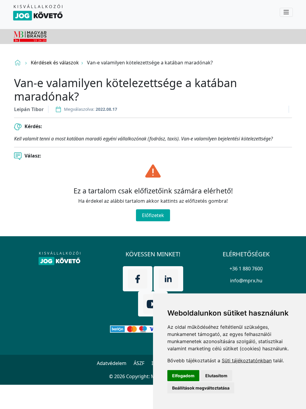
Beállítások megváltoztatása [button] (201, 387)
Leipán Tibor (29, 109)
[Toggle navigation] (286, 12)
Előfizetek (153, 215)
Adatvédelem (111, 363)
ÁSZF (139, 363)
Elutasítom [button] (216, 375)
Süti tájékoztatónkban (247, 360)
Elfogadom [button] (183, 375)
